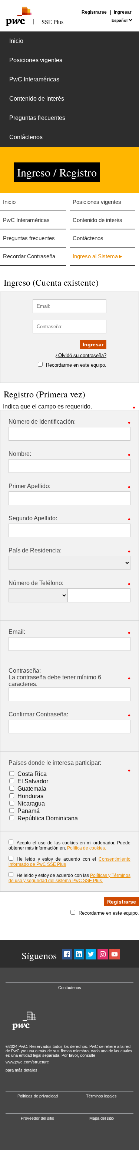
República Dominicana (47, 818)
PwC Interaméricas (34, 79)
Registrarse (94, 12)
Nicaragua (31, 803)
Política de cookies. (86, 848)
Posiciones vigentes (35, 60)
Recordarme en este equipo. (76, 365)
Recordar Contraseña (29, 256)
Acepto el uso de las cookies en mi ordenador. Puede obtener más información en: (69, 845)
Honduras (30, 796)
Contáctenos (26, 137)
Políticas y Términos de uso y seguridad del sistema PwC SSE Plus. (69, 878)
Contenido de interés (36, 98)
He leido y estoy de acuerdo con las (69, 878)
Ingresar (123, 12)
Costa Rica (32, 774)
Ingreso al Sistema (95, 256)
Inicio (16, 41)
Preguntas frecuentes (37, 118)
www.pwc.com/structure (27, 1062)
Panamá (28, 811)
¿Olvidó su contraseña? (80, 355)
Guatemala (31, 789)
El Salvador (32, 781)
